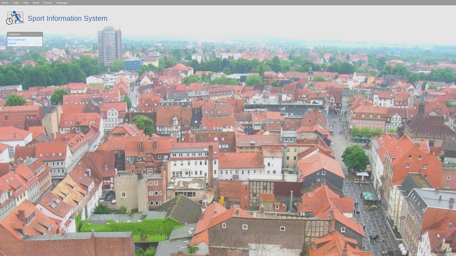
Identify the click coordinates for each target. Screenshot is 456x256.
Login (16, 2)
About (36, 2)
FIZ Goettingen (16, 39)
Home (5, 2)
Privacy (48, 2)
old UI (450, 252)
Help (25, 2)
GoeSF (12, 43)
